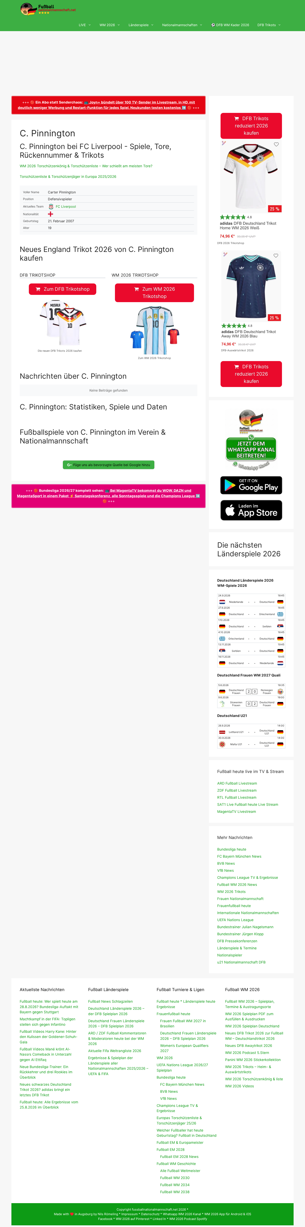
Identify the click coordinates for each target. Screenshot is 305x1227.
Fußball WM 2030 (175, 1178)
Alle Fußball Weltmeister (180, 1171)
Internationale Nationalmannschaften (248, 913)
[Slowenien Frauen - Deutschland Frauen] (251, 702)
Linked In (159, 1219)
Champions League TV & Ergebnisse (247, 877)
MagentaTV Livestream (236, 811)
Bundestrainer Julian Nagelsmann (245, 927)
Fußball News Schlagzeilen (110, 1001)
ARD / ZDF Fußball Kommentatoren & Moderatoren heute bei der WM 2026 (117, 1038)
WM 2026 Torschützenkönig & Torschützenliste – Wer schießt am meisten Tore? (86, 166)
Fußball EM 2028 (170, 1150)
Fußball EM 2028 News (179, 1157)
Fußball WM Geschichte (176, 1164)
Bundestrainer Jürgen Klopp (240, 934)
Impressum (129, 1214)
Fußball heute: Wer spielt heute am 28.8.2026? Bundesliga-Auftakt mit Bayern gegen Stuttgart (49, 1006)
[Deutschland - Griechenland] (251, 612)
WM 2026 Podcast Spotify (188, 1219)
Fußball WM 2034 (175, 1185)
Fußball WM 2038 (174, 1192)
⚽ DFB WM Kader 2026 (230, 25)
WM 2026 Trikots (231, 892)
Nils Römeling (108, 1214)
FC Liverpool (66, 206)
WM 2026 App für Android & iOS (227, 1214)
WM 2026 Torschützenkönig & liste (254, 1079)
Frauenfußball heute (234, 906)
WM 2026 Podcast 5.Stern (247, 1053)
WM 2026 (107, 25)
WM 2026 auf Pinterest (132, 1219)
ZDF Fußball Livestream (237, 790)
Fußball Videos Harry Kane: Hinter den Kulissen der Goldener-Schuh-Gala (48, 1036)
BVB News (226, 863)
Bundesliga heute (231, 849)
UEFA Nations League (235, 920)
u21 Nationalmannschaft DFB (241, 962)
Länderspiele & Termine (237, 948)
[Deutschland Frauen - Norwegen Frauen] (251, 690)
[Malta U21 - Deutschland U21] (251, 742)
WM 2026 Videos (239, 1086)
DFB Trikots (266, 25)
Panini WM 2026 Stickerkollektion (253, 1060)
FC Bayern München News (239, 856)
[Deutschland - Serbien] (251, 624)
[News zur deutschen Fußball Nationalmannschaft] (48, 9)
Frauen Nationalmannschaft (240, 899)
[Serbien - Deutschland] (251, 649)
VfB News (225, 870)
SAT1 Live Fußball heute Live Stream (247, 804)
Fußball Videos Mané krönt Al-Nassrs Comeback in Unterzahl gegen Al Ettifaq (45, 1054)
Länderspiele (139, 25)
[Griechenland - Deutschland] (251, 637)
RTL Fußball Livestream (236, 797)
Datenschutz (150, 1214)
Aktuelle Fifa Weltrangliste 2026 (114, 1051)
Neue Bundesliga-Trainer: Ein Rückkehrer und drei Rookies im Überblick (46, 1072)
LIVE (82, 25)
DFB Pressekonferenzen (237, 941)
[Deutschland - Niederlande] (251, 661)
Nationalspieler (229, 955)
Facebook (105, 1219)
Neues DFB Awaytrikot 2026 (248, 1046)
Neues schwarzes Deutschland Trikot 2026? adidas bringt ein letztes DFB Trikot (45, 1089)
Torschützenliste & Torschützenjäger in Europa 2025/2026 (68, 177)
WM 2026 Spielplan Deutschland (252, 1026)
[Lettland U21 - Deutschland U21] (251, 730)
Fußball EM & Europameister (180, 1142)
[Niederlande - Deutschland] (251, 600)
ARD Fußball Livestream (237, 783)
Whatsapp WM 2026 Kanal (182, 1214)
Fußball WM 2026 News (237, 885)
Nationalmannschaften (179, 25)
